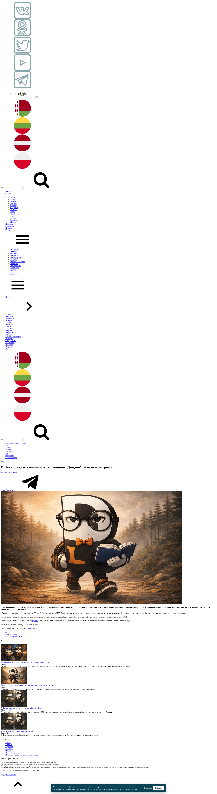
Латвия (12, 200)
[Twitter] (22, 53)
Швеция (13, 222)
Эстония (13, 202)
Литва (12, 197)
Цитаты (13, 274)
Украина (13, 206)
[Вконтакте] (22, 18)
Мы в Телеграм (7, 490)
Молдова (8, 450)
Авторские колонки (17, 262)
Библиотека (14, 268)
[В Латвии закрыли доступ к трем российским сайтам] (14, 706)
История (8, 228)
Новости (8, 191)
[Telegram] (22, 88)
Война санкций (11, 458)
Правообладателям (12, 753)
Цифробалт (14, 256)
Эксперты (14, 264)
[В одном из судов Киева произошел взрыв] (14, 729)
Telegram (31, 628)
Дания (12, 214)
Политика (9, 224)
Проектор (13, 270)
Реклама (8, 745)
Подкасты (14, 272)
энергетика (9, 456)
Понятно (158, 788)
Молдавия (14, 208)
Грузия (12, 212)
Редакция (9, 747)
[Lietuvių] (22, 133)
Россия (12, 195)
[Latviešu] (22, 151)
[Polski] (22, 168)
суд (6, 632)
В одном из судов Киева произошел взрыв (17, 731)
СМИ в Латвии (11, 634)
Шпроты (13, 251)
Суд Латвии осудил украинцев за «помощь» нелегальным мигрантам (27, 685)
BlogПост (13, 254)
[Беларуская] (22, 116)
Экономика (9, 226)
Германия (13, 210)
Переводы (14, 249)
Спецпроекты (15, 266)
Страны (8, 193)
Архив (8, 743)
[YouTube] (22, 70)
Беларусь (13, 204)
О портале (9, 751)
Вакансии (9, 749)
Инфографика (15, 258)
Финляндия (14, 220)
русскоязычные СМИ (13, 636)
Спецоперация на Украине (15, 443)
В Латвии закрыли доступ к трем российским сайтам (21, 708)
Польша (13, 218)
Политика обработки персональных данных (22, 755)
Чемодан (13, 260)
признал (35, 621)
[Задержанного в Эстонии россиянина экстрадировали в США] (14, 660)
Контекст (9, 230)
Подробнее (148, 788)
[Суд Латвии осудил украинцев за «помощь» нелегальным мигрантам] (14, 683)
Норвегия (13, 216)
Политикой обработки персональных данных (121, 789)
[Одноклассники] (22, 35)
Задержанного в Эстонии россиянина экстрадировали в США (25, 662)
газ (6, 454)
